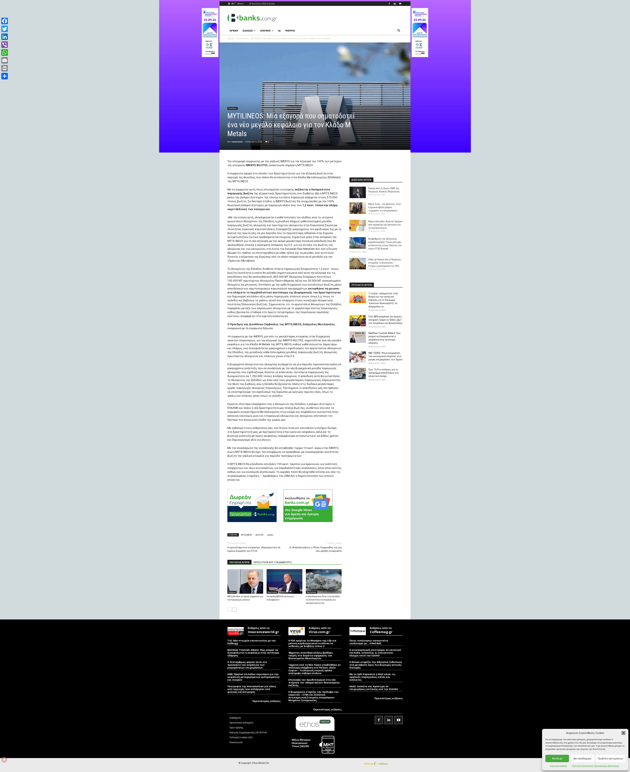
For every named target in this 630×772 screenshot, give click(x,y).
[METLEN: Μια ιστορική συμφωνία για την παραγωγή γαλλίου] (245, 581)
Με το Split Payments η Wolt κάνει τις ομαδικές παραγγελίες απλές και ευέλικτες (372, 677)
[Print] (5, 68)
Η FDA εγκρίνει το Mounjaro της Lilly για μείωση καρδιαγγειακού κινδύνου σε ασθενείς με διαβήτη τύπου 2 (312, 643)
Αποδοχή (557, 758)
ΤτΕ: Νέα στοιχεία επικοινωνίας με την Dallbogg (251, 642)
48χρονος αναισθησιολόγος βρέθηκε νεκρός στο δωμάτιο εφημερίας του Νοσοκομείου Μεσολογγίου (310, 655)
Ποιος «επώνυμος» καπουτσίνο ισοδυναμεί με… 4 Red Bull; (368, 642)
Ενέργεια (232, 592)
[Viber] (5, 45)
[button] (623, 733)
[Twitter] (5, 29)
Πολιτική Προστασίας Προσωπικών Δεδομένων (595, 766)
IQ (279, 30)
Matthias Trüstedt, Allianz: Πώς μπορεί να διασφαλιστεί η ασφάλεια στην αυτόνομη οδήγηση (253, 652)
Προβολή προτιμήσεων (610, 758)
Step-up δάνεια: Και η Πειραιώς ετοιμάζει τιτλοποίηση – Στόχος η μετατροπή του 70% (384, 262)
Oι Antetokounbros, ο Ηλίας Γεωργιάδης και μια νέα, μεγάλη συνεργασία (315, 549)
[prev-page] (229, 609)
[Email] (5, 60)
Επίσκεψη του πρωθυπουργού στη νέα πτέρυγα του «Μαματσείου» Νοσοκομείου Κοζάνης (314, 682)
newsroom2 (236, 141)
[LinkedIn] (5, 37)
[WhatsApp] (5, 52)
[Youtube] (400, 3)
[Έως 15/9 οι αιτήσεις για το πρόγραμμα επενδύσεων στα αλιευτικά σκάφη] (357, 373)
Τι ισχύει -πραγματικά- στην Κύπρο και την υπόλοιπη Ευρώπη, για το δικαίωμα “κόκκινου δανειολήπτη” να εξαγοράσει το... (383, 300)
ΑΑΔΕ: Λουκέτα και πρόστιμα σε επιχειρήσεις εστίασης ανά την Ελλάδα (373, 688)
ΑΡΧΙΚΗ (234, 30)
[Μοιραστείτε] (5, 76)
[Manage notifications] (4, 759)
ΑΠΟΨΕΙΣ (265, 30)
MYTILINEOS (246, 535)
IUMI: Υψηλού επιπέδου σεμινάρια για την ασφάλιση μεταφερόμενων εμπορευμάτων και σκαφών (253, 677)
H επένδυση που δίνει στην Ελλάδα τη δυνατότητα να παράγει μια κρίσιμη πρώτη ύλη (323, 599)
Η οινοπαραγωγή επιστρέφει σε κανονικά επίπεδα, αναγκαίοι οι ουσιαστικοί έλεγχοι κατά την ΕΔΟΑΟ (375, 652)
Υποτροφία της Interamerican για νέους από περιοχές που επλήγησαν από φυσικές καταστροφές (251, 689)
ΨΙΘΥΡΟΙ (290, 30)
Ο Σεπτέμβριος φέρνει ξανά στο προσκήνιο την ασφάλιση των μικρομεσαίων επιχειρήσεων (247, 664)
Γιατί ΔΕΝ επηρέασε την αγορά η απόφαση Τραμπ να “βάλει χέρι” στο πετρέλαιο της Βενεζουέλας (385, 319)
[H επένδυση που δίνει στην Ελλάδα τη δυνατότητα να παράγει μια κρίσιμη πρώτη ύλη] (324, 581)
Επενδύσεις (242, 38)
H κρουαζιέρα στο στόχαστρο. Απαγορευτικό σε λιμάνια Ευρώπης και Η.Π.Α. (253, 549)
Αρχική (230, 38)
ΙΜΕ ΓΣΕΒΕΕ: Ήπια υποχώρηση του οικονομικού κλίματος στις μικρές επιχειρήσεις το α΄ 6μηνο (385, 356)
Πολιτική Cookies (558, 766)
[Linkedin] (394, 3)
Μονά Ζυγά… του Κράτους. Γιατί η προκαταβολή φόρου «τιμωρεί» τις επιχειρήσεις (384, 207)
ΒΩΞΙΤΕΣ (260, 535)
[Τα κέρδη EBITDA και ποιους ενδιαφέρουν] (284, 581)
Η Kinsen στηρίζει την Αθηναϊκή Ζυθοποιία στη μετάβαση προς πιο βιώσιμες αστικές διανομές (375, 664)
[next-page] (235, 609)
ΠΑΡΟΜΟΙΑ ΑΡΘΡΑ (239, 562)
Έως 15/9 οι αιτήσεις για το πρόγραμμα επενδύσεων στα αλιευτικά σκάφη (383, 372)
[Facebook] (389, 3)
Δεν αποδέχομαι (582, 758)
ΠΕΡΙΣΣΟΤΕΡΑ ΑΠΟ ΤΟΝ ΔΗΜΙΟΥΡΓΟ (272, 562)
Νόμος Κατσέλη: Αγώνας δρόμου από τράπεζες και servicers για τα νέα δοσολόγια (385, 224)
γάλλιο (270, 535)
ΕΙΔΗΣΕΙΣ (248, 30)
